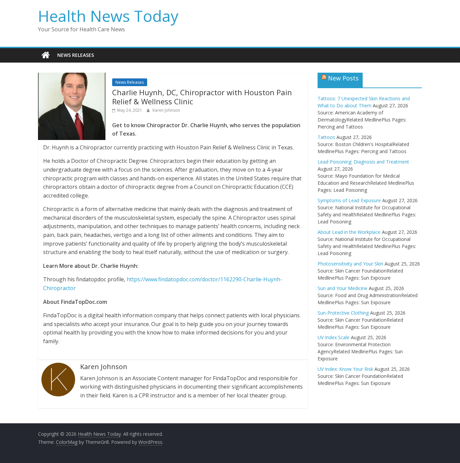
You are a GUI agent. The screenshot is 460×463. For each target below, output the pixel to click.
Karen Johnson (166, 110)
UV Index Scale (334, 337)
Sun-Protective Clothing (343, 313)
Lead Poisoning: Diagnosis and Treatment (363, 161)
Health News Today (108, 15)
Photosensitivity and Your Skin (350, 263)
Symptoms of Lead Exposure (349, 200)
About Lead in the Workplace (349, 232)
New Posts (343, 78)
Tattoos (326, 137)
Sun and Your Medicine (342, 288)
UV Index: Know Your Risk (345, 369)
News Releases (75, 55)
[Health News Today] (45, 55)
